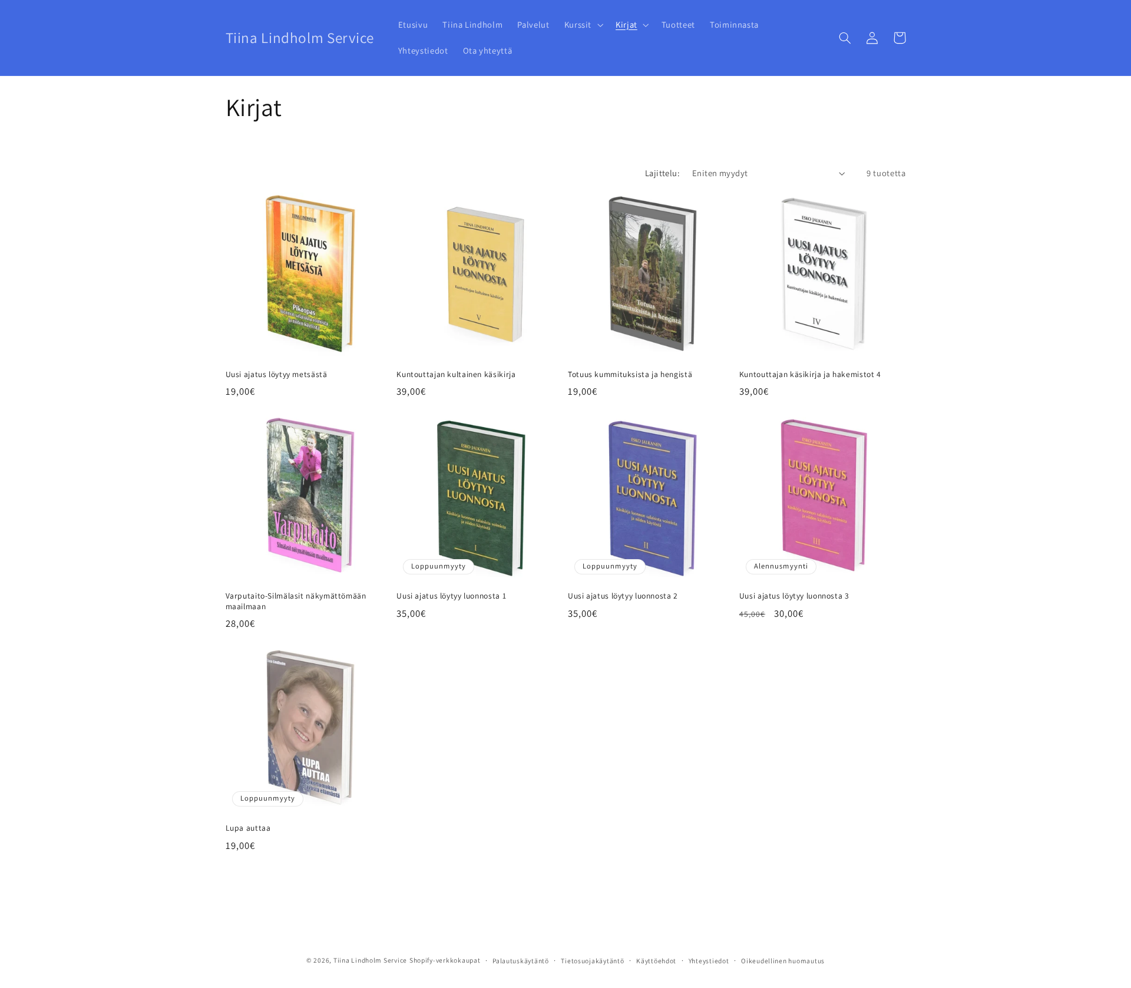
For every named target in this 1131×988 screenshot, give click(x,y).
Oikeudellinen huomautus (783, 960)
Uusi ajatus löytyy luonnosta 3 (794, 596)
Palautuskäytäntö (520, 960)
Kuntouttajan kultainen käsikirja (455, 374)
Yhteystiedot (709, 960)
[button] (582, 25)
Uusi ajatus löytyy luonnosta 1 (451, 596)
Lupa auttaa (248, 828)
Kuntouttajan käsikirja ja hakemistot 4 (810, 374)
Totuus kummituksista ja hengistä (630, 374)
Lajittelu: (662, 173)
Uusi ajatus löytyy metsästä (277, 374)
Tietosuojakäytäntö (592, 960)
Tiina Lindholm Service (370, 960)
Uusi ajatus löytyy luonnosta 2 (623, 596)
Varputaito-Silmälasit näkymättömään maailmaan (296, 601)
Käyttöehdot (656, 960)
